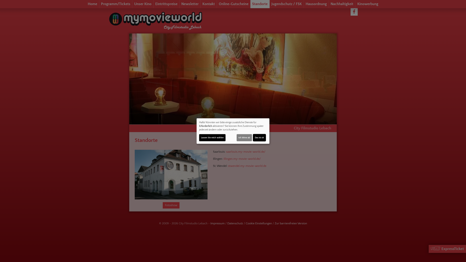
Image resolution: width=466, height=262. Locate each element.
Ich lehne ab (244, 137)
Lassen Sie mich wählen (212, 137)
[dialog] (233, 131)
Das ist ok (259, 137)
